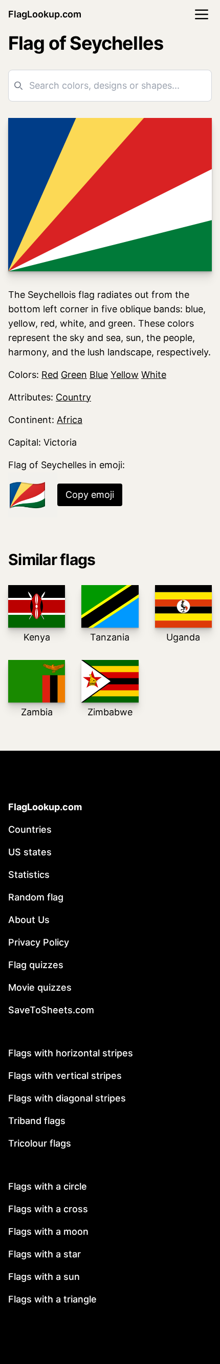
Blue (99, 374)
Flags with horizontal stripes (70, 1053)
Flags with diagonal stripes (67, 1098)
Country (73, 397)
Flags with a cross (48, 1208)
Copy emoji (89, 494)
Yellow (125, 374)
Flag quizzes (35, 964)
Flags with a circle (47, 1186)
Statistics (29, 874)
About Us (29, 919)
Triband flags (36, 1120)
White (153, 374)
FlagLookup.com (44, 14)
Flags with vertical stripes (65, 1075)
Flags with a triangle (52, 1299)
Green (74, 374)
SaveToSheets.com (51, 1010)
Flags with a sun (44, 1276)
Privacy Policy (38, 942)
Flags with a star (44, 1254)
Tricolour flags (39, 1143)
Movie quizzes (40, 987)
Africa (69, 419)
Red (49, 374)
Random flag (35, 897)
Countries (30, 829)
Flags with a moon (48, 1231)
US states (30, 852)
